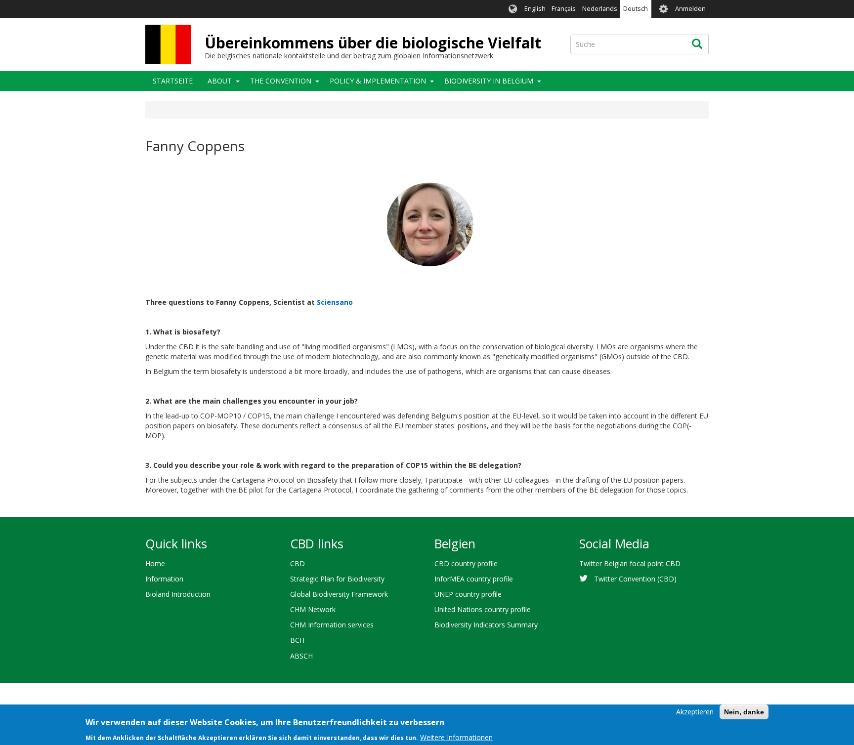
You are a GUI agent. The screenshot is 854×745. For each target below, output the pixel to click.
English (535, 8)
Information (164, 578)
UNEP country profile (468, 594)
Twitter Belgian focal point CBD (630, 563)
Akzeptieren (695, 711)
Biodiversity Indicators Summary (486, 624)
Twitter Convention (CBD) (635, 578)
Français (564, 8)
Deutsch (635, 8)
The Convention (280, 80)
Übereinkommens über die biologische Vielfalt (373, 43)
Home (155, 563)
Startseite (173, 80)
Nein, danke (744, 712)
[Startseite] (168, 44)
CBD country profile (466, 563)
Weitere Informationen (456, 737)
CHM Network (313, 609)
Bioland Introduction (178, 594)
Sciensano (335, 302)
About (220, 80)
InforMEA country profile (473, 578)
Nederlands (599, 8)
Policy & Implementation (378, 80)
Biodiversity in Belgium (488, 80)
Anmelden (690, 8)
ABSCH (301, 656)
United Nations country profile (482, 609)
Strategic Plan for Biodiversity (337, 578)
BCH (297, 640)
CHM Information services (332, 624)
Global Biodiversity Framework (339, 594)
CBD (297, 563)
